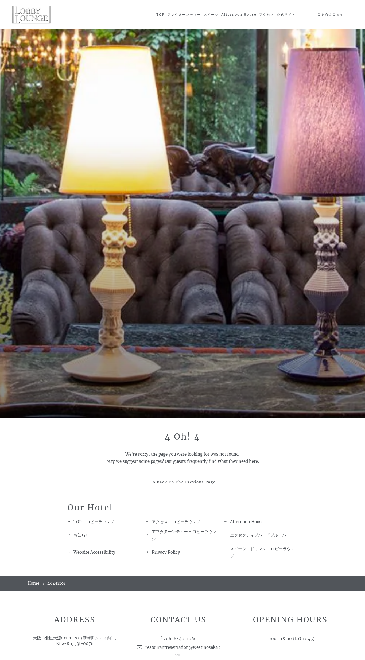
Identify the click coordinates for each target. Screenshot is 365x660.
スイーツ (211, 15)
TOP (160, 15)
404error (56, 583)
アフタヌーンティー (184, 15)
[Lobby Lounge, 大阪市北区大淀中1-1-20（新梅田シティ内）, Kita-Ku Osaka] (31, 14)
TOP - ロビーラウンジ (93, 521)
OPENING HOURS (290, 619)
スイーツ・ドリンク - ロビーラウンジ (262, 552)
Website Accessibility (94, 552)
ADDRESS (74, 619)
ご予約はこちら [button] (330, 14)
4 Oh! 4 (182, 436)
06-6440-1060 (181, 638)
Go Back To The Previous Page (183, 482)
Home (33, 583)
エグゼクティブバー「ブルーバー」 (262, 535)
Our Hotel (90, 507)
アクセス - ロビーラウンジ (176, 521)
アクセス (266, 15)
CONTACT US (178, 619)
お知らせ (81, 535)
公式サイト (286, 15)
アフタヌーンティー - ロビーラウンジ (184, 535)
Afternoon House (239, 15)
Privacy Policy (166, 552)
